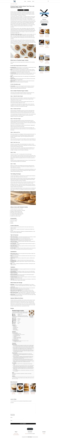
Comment (12, 402)
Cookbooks (29, 1)
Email (11, 420)
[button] (30, 316)
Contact (44, 433)
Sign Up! (26, 433)
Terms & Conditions (16, 434)
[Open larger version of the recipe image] (31, 312)
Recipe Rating (13, 414)
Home (25, 1)
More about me (44, 24)
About (33, 1)
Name (11, 417)
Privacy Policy (16, 433)
